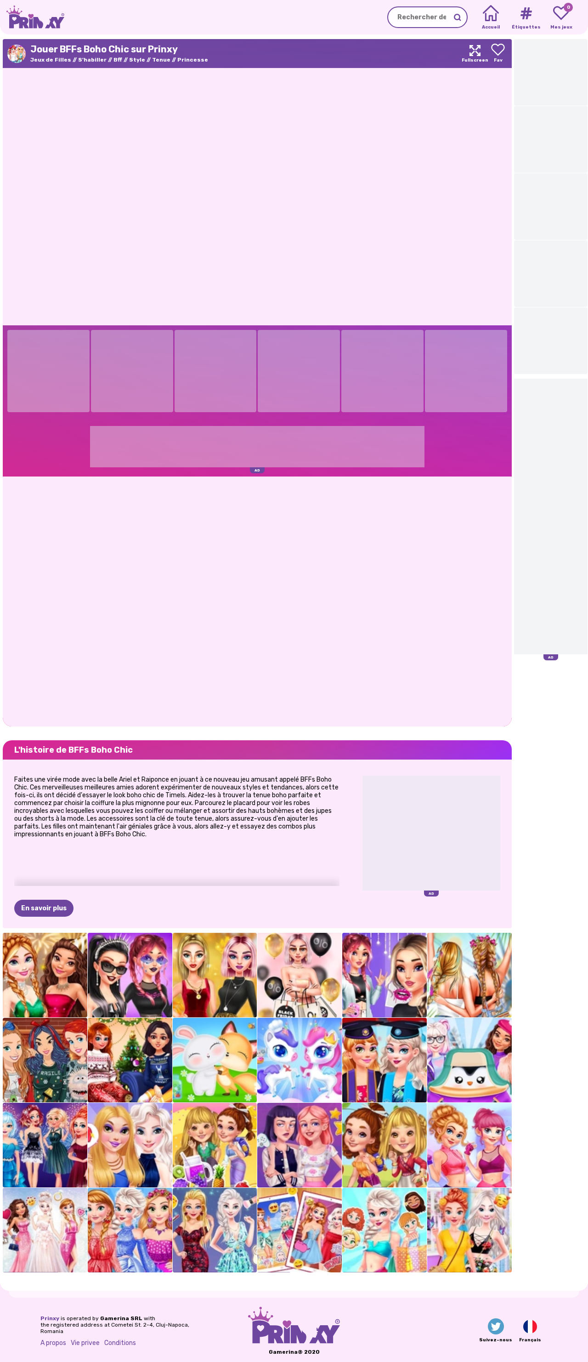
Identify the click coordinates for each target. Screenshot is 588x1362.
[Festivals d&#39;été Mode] (469, 975)
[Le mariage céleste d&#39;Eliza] (45, 1230)
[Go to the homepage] (32, 17)
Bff (117, 60)
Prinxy (49, 1318)
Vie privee (85, 1343)
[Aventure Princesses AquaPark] (384, 1230)
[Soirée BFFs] (130, 1145)
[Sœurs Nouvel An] (45, 1145)
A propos (53, 1343)
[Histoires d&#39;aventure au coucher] (384, 1145)
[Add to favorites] (498, 53)
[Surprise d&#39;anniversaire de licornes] (299, 1060)
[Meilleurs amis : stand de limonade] (215, 1145)
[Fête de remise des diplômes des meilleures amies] (384, 1060)
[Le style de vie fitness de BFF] (469, 1145)
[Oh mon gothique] (130, 975)
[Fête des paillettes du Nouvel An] (45, 975)
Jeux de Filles (50, 60)
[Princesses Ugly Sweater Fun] (45, 1060)
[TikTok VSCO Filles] (384, 975)
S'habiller (92, 60)
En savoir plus (44, 908)
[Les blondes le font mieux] (215, 1230)
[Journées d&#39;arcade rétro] (299, 1145)
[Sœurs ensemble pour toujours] (299, 1230)
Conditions (120, 1343)
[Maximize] (475, 53)
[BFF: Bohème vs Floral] (469, 1230)
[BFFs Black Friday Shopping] (299, 975)
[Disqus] (257, 600)
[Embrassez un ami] (215, 1060)
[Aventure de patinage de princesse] (469, 1060)
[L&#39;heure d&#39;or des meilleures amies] (215, 975)
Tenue (161, 60)
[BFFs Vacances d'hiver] (130, 1060)
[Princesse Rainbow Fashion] (130, 1230)
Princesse (192, 60)
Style (137, 60)
